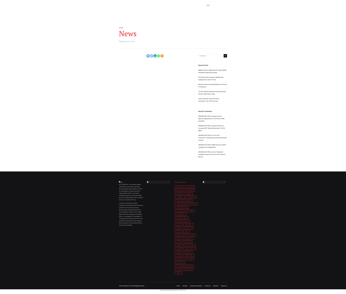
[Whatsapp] (158, 55)
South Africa (180, 259)
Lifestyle (178, 3)
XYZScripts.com (182, 290)
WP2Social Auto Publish (166, 290)
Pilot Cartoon (190, 245)
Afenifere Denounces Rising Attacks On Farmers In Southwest (212, 86)
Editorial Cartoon (182, 207)
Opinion (188, 3)
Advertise (215, 286)
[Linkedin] (155, 55)
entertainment (181, 214)
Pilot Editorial (181, 248)
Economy (193, 204)
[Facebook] (148, 55)
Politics (192, 248)
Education (179, 211)
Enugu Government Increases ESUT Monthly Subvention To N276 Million (211, 128)
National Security (182, 235)
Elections (189, 211)
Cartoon (179, 193)
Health (178, 224)
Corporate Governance (196, 286)
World (178, 272)
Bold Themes (180, 190)
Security (188, 252)
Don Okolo (187, 200)
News (192, 235)
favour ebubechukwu (182, 221)
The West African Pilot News (184, 266)
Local (178, 231)
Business (169, 3)
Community (180, 197)
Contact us (207, 286)
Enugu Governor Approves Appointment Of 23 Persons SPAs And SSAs (211, 118)
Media (186, 231)
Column (188, 193)
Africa (178, 186)
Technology (180, 262)
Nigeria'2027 (188, 238)
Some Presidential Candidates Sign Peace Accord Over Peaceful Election (211, 154)
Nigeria (179, 238)
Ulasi (178, 269)
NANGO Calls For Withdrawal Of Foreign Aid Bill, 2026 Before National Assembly (212, 71)
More (208, 3)
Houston (179, 228)
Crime (178, 200)
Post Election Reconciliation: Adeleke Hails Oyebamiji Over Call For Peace (210, 78)
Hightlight (188, 224)
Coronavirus (191, 197)
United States (188, 269)
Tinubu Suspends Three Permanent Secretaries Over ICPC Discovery (208, 100)
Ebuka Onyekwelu (181, 204)
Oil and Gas (187, 242)
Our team (184, 286)
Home (160, 3)
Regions (179, 252)
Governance (198, 3)
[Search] (225, 1)
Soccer (179, 255)
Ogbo (178, 242)
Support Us (217, 3)
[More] (162, 55)
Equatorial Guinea (182, 217)
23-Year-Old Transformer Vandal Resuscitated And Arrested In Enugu (212, 138)
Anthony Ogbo (189, 186)
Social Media (189, 255)
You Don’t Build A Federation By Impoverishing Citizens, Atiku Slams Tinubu (212, 93)
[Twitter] (151, 55)
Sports (190, 259)
